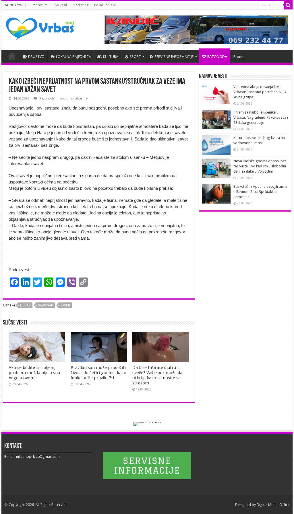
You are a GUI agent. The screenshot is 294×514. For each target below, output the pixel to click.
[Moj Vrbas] (40, 27)
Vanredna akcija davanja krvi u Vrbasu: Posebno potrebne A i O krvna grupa (259, 92)
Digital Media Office (273, 505)
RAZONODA (217, 56)
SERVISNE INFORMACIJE (174, 56)
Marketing (80, 5)
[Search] (288, 5)
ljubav (25, 305)
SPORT (135, 56)
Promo (239, 56)
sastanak (45, 305)
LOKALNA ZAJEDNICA (73, 56)
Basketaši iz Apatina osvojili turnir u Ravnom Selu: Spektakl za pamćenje (260, 191)
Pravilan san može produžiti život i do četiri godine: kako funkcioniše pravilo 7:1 (98, 372)
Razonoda (47, 98)
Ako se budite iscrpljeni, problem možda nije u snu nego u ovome (34, 372)
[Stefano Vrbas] (147, 423)
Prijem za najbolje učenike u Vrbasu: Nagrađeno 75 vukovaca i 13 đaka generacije (260, 117)
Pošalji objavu (105, 5)
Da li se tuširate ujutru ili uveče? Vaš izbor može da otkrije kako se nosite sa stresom (157, 375)
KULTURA (110, 56)
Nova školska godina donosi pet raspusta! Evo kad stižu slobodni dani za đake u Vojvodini (259, 166)
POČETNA (11, 56)
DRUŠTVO (36, 56)
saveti (65, 305)
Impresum (39, 5)
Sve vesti (60, 5)
